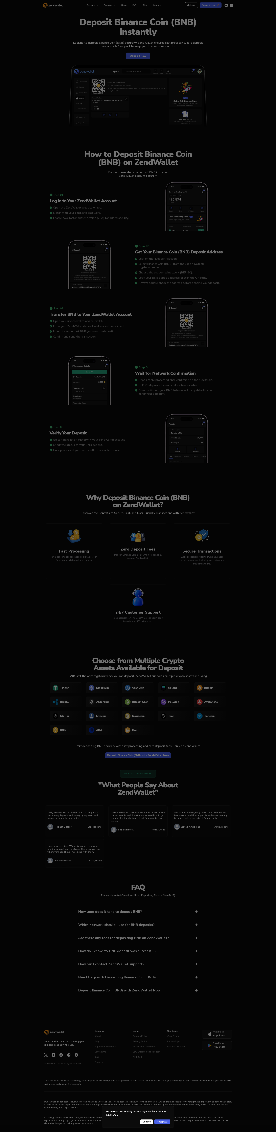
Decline (146, 1121)
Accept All (162, 1121)
